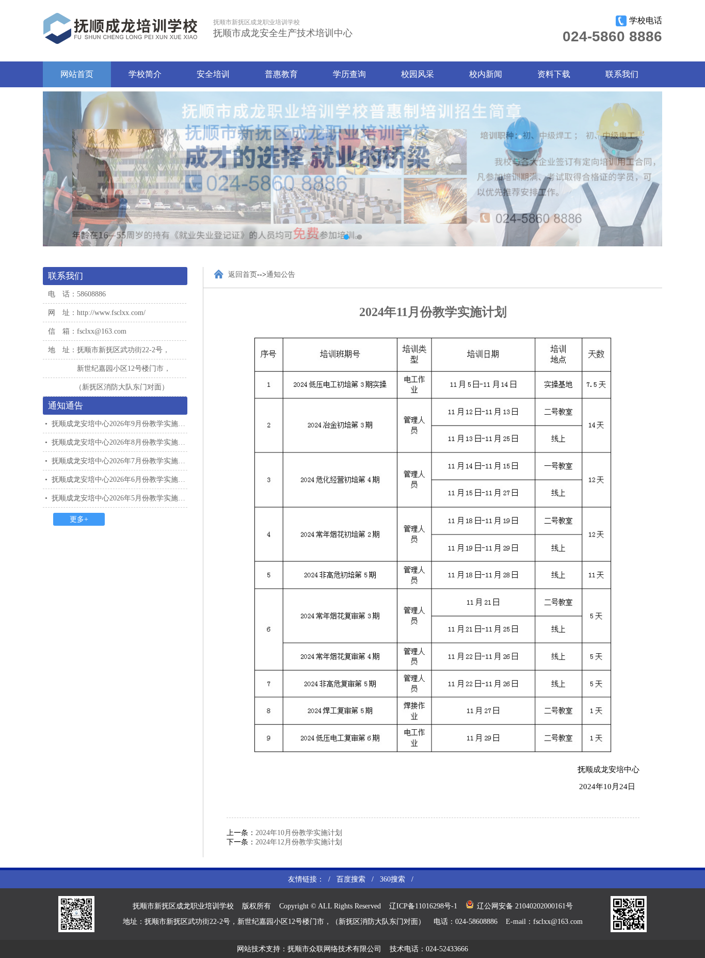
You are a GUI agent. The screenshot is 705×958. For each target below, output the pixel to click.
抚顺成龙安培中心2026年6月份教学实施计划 (122, 479)
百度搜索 (351, 879)
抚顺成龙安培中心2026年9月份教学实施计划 (122, 424)
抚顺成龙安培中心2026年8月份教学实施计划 (122, 442)
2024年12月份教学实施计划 (298, 842)
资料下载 (553, 74)
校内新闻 (485, 74)
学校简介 (145, 74)
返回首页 (242, 274)
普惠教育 (281, 74)
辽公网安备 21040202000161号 (525, 906)
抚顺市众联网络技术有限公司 (334, 949)
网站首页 (76, 74)
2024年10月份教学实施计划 (298, 833)
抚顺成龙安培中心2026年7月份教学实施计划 (122, 461)
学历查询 (349, 74)
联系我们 (621, 74)
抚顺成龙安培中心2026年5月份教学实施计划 (122, 498)
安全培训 (213, 74)
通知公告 (280, 274)
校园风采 (417, 74)
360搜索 (392, 879)
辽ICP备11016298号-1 (423, 906)
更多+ (79, 519)
